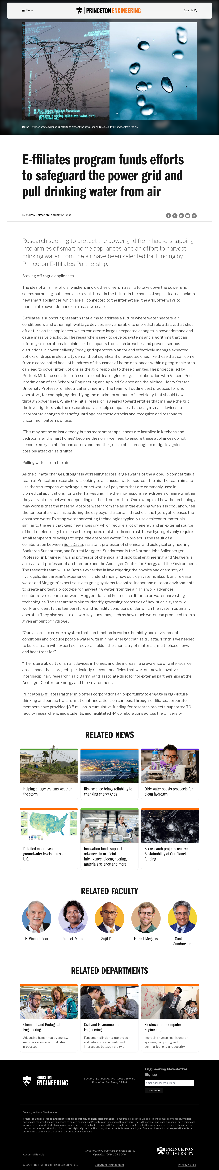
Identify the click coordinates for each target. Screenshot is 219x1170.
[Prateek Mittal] (73, 924)
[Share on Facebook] (168, 215)
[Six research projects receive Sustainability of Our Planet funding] (170, 836)
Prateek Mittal (35, 375)
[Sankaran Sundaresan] (182, 924)
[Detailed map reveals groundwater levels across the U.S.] (49, 836)
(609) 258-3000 (116, 1154)
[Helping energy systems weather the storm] (49, 771)
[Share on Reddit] (187, 215)
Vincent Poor (181, 375)
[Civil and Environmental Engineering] (109, 1015)
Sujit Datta (73, 544)
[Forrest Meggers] (146, 924)
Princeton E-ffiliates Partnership (51, 694)
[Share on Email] (194, 215)
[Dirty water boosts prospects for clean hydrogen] (170, 771)
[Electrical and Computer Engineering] (170, 1015)
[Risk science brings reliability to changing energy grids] (109, 771)
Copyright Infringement (109, 1164)
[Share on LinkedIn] (181, 215)
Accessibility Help (34, 1154)
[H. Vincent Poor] (37, 924)
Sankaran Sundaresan (42, 551)
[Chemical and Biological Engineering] (49, 1015)
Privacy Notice (187, 1164)
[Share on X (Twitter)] (174, 215)
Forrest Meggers (86, 551)
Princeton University (175, 1151)
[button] (27, 10)
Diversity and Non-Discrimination (40, 1112)
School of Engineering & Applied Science (45, 1081)
